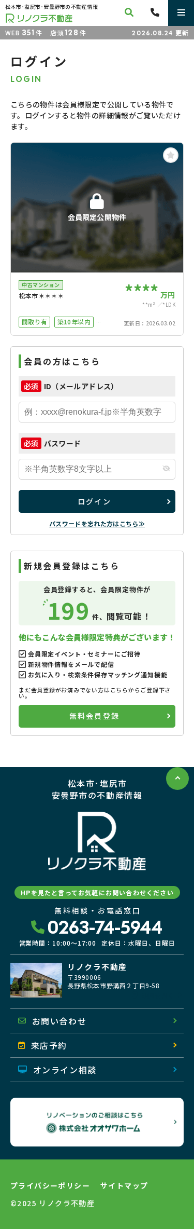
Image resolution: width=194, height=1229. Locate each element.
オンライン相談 (65, 1069)
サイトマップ (124, 1185)
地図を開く (158, 995)
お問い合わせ (59, 1021)
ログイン (94, 501)
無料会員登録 (94, 716)
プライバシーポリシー (50, 1185)
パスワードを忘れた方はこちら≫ (97, 523)
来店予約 (49, 1045)
